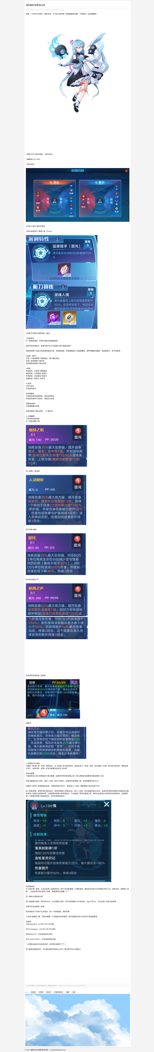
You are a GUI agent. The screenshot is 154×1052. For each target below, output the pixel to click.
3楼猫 (27, 10)
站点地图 (38, 1050)
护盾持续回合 (58, 992)
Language (61, 10)
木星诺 (41, 992)
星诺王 (49, 992)
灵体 (73, 992)
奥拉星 (33, 992)
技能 (67, 992)
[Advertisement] (77, 133)
